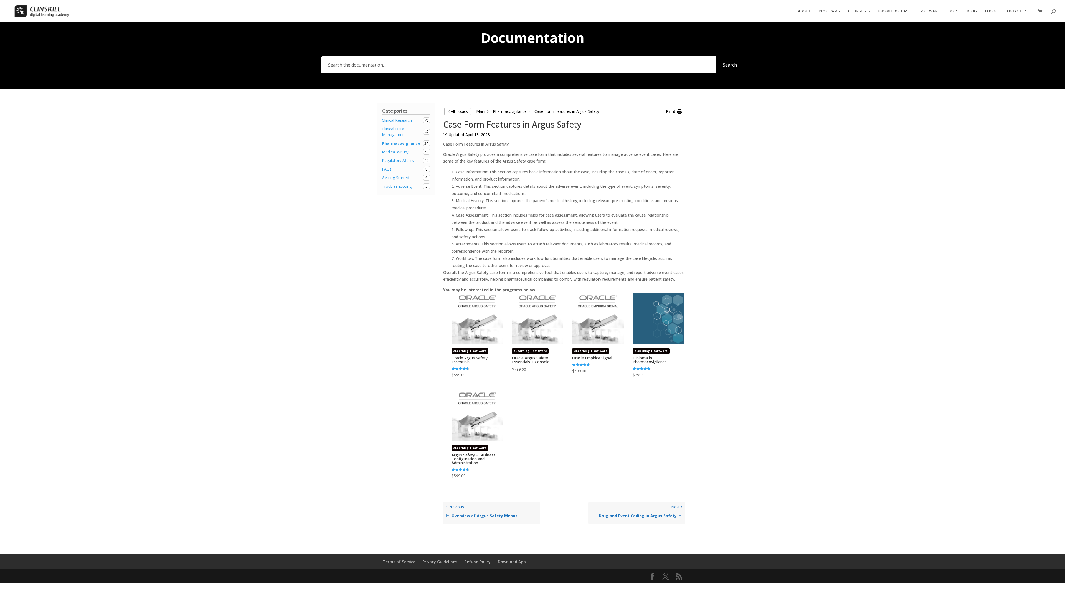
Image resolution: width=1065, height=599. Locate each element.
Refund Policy (477, 561)
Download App (512, 561)
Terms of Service (399, 561)
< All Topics (457, 111)
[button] (674, 111)
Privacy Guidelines (439, 561)
